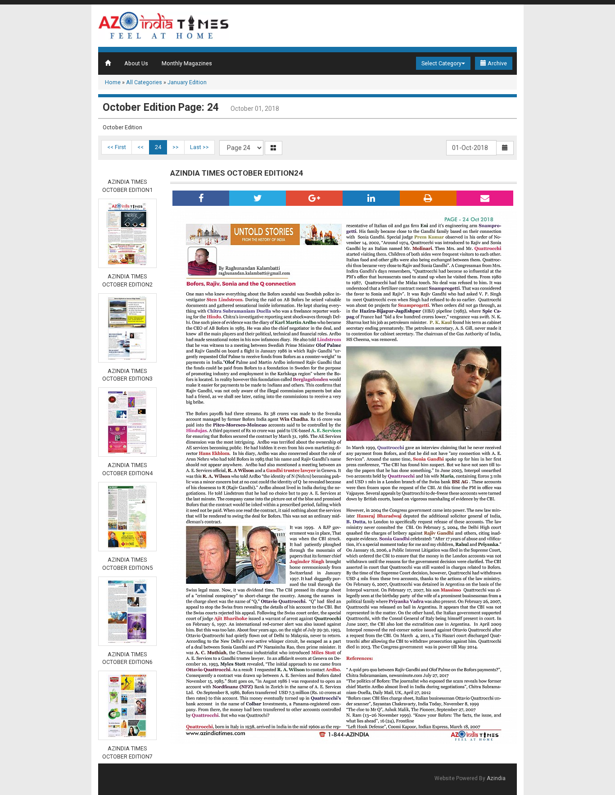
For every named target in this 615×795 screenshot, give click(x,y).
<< (140, 147)
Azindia (496, 778)
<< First (116, 147)
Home (113, 82)
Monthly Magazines (187, 63)
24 (158, 147)
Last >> (199, 147)
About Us (136, 63)
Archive (496, 63)
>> (175, 147)
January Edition (187, 82)
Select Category (441, 63)
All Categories (144, 82)
